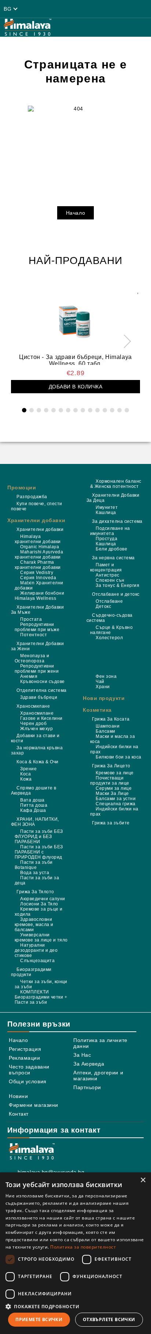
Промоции (21, 487)
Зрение (28, 768)
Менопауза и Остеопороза (32, 658)
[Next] (124, 341)
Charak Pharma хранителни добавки (38, 565)
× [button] (143, 1180)
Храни (103, 686)
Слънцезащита (37, 960)
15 (127, 410)
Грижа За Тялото (35, 891)
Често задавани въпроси (29, 1070)
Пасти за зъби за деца (37, 880)
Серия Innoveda (38, 577)
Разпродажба (31, 496)
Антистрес (107, 575)
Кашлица (106, 512)
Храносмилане (33, 706)
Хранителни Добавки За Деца (112, 498)
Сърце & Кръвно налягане (111, 630)
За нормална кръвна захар (37, 750)
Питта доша (33, 805)
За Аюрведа (88, 1064)
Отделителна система (41, 690)
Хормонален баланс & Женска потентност (115, 484)
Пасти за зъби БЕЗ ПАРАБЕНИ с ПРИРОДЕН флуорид (39, 852)
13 (112, 410)
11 (97, 410)
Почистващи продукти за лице (109, 780)
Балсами (105, 731)
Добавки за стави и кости (35, 738)
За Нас (82, 1055)
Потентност (33, 634)
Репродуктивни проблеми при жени (37, 669)
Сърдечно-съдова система (109, 618)
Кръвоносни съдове (42, 681)
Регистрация (25, 1049)
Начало (75, 213)
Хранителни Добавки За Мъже (37, 610)
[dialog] (75, 1253)
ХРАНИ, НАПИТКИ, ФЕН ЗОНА (35, 822)
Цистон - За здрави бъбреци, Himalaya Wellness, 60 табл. (75, 359)
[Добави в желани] (138, 290)
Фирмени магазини (33, 1105)
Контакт (19, 1114)
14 (119, 410)
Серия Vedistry (36, 572)
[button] (75, 1306)
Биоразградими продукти (31, 972)
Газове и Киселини (41, 718)
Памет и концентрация (106, 567)
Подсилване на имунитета (110, 531)
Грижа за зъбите (110, 823)
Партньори (87, 1087)
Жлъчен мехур (36, 728)
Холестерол (109, 637)
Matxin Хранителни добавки (39, 585)
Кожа (26, 779)
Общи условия (28, 1081)
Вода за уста (34, 872)
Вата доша (32, 800)
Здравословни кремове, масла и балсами (34, 924)
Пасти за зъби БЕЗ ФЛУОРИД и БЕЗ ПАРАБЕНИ (39, 836)
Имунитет (107, 507)
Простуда (106, 538)
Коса (25, 774)
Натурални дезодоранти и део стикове (36, 950)
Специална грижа (115, 803)
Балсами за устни (116, 798)
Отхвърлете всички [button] (109, 1319)
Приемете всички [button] (38, 1319)
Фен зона (106, 676)
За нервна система (113, 557)
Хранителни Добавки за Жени (37, 646)
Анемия (28, 676)
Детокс (103, 606)
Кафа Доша (33, 810)
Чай (100, 681)
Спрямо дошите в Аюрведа (33, 790)
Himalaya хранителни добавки (38, 539)
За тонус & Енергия (117, 585)
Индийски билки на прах (114, 749)
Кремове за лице (114, 772)
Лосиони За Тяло (39, 904)
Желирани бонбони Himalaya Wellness (39, 596)
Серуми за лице (114, 788)
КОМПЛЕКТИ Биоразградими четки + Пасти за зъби (41, 997)
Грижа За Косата (110, 719)
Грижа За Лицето (111, 765)
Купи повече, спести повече (36, 506)
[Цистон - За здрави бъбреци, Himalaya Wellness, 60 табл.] (75, 318)
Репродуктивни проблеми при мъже (37, 627)
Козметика (97, 710)
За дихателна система (117, 521)
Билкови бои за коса (118, 757)
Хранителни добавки (36, 520)
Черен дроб (33, 723)
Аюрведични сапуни (42, 898)
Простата (31, 619)
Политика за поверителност (83, 1247)
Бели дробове (111, 549)
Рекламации (24, 1058)
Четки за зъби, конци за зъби (41, 984)
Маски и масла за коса (112, 739)
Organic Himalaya (39, 546)
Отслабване (109, 601)
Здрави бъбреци (38, 697)
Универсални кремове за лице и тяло (41, 937)
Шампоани (107, 726)
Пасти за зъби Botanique (34, 865)
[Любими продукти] (90, 9)
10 (90, 410)
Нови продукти (104, 698)
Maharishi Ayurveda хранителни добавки (39, 554)
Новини (18, 1096)
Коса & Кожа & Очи (37, 761)
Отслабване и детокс (115, 594)
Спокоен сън (110, 580)
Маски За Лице (112, 793)
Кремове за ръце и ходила (39, 912)
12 (105, 410)
